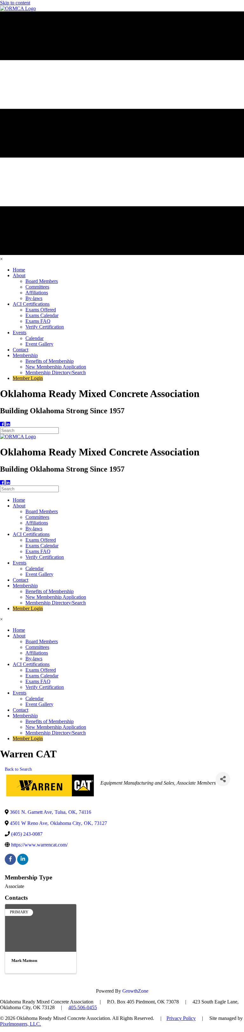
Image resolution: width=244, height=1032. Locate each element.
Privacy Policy (181, 1018)
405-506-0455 (82, 1007)
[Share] (223, 779)
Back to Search (18, 769)
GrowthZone (135, 991)
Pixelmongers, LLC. (20, 1024)
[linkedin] (22, 859)
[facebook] (10, 859)
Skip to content (15, 2)
